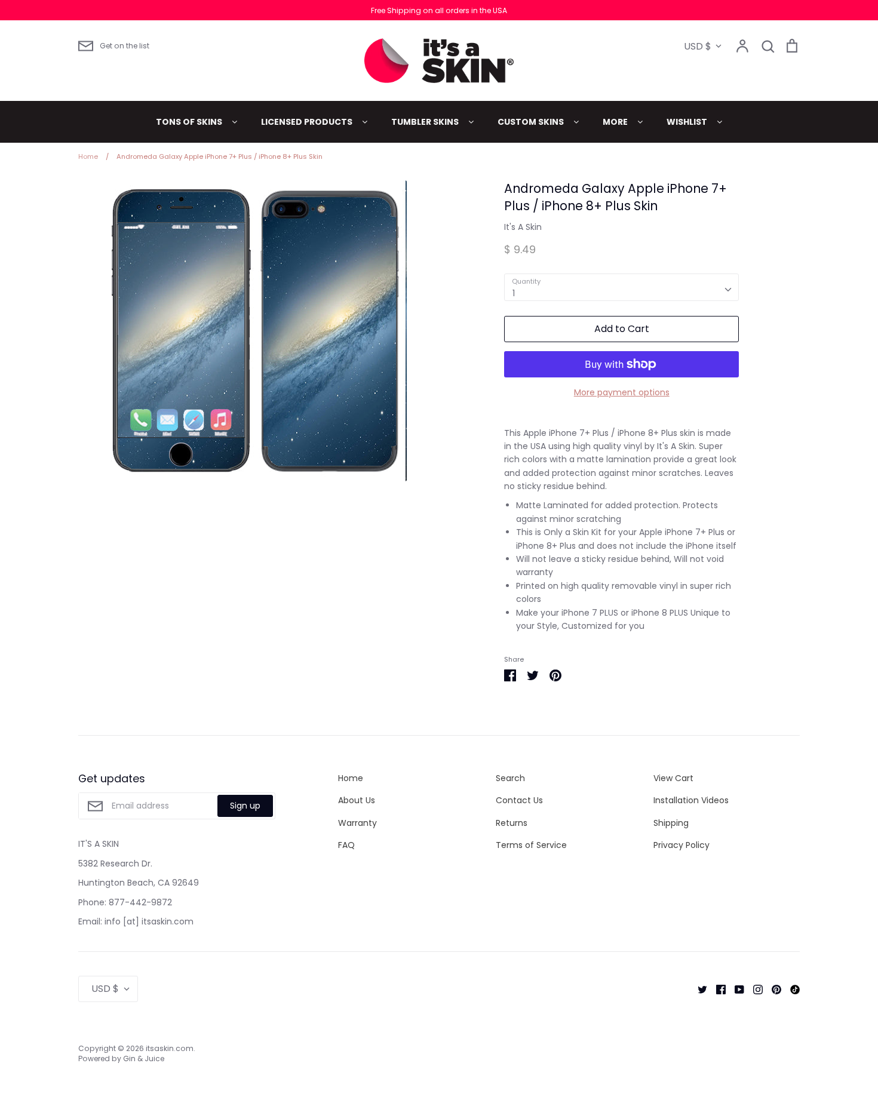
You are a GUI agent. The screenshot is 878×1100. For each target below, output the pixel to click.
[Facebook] (716, 989)
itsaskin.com (170, 1048)
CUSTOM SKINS (532, 122)
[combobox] (621, 287)
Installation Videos (691, 800)
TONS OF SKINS (190, 122)
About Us (356, 800)
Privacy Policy (681, 845)
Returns (511, 823)
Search (510, 778)
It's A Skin (523, 227)
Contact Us (519, 800)
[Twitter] (698, 989)
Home (350, 778)
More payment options (622, 392)
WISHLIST (688, 122)
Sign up (245, 806)
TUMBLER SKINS (426, 122)
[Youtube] (735, 989)
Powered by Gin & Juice (121, 1058)
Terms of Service (531, 845)
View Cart (673, 778)
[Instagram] (753, 989)
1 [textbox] (513, 293)
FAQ (346, 845)
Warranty (357, 823)
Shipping (671, 823)
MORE (616, 122)
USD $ (697, 46)
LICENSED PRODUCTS (307, 122)
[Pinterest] (772, 989)
